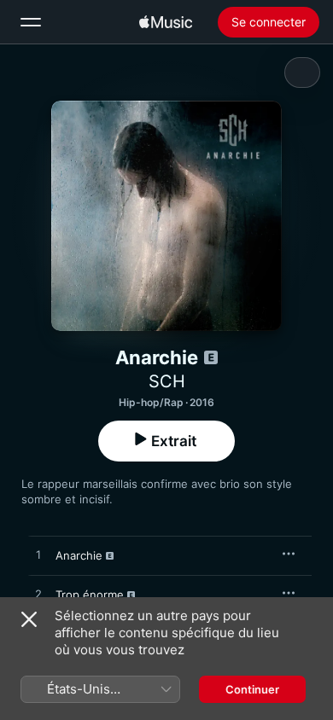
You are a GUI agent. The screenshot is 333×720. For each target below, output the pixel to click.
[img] (165, 22)
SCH (167, 381)
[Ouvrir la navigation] (31, 22)
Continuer (252, 689)
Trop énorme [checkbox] (90, 594)
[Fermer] (29, 619)
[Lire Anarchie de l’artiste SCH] (38, 555)
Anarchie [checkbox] (79, 555)
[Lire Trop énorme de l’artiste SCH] (38, 594)
